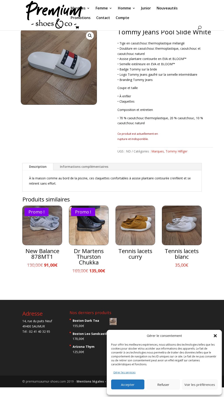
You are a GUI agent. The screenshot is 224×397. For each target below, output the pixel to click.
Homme (124, 8)
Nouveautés (167, 8)
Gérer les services (124, 372)
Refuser (163, 384)
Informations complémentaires (84, 166)
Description (38, 166)
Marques (78, 8)
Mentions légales (91, 381)
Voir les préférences (199, 384)
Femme (102, 8)
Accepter (128, 384)
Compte (122, 18)
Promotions (81, 18)
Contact (103, 18)
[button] (215, 336)
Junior (146, 8)
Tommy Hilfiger (176, 151)
